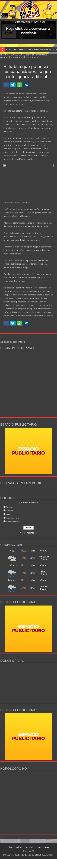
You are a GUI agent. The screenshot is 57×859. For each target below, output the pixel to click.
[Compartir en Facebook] (6, 84)
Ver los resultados (28, 533)
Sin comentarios (13, 521)
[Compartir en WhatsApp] (19, 84)
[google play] (30, 851)
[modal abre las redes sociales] (26, 84)
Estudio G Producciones (38, 847)
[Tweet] (13, 84)
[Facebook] (24, 851)
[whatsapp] (33, 851)
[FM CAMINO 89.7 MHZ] (28, 9)
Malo (8, 514)
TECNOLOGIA (16, 55)
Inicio (5, 55)
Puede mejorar (12, 518)
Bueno (9, 507)
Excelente (10, 511)
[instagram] (26, 851)
